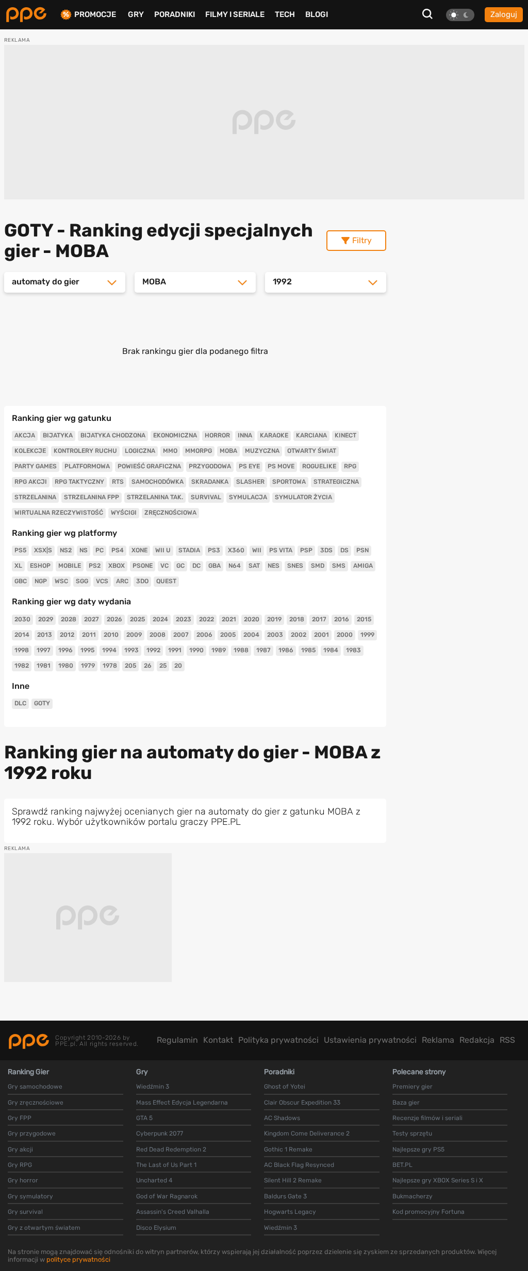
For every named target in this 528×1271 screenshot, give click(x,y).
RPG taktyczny (79, 481)
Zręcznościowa (170, 512)
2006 (204, 634)
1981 (44, 665)
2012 (67, 634)
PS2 (95, 565)
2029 (45, 619)
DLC (20, 703)
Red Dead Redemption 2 (171, 1149)
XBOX (116, 565)
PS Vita (280, 550)
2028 (68, 619)
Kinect (345, 435)
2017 (319, 619)
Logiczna (140, 450)
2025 (137, 619)
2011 (89, 634)
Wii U (163, 550)
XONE (139, 550)
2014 (21, 634)
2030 (22, 619)
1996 (65, 650)
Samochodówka (157, 481)
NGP (41, 581)
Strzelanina (35, 497)
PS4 (117, 550)
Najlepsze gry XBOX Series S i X (437, 1180)
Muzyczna (262, 450)
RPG (350, 466)
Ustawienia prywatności (370, 1040)
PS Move (281, 466)
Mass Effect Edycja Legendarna (182, 1102)
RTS (118, 481)
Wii (256, 550)
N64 (234, 565)
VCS (102, 581)
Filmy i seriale (235, 14)
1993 (131, 650)
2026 (114, 619)
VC (164, 565)
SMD (317, 565)
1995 (87, 650)
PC (99, 550)
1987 (263, 650)
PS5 (20, 550)
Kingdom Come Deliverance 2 (307, 1133)
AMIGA (363, 565)
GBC (20, 581)
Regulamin (177, 1040)
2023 (183, 619)
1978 (110, 665)
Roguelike (319, 466)
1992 (153, 650)
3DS (326, 550)
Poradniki (174, 14)
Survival (206, 497)
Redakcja (476, 1040)
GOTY (42, 703)
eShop (40, 565)
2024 (160, 619)
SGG (82, 581)
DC (196, 565)
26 (148, 665)
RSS (507, 1040)
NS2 (66, 550)
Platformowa (87, 466)
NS (83, 550)
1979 (88, 665)
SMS (338, 565)
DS (344, 550)
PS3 (214, 550)
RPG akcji (30, 481)
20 (178, 665)
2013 (44, 634)
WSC (61, 581)
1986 (285, 650)
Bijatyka (58, 435)
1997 (44, 650)
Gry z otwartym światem (44, 1227)
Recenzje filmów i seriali (427, 1118)
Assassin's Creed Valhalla (172, 1211)
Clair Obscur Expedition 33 (302, 1102)
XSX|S (43, 550)
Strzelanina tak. (155, 497)
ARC (122, 581)
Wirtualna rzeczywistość (58, 512)
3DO (142, 581)
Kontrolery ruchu (85, 450)
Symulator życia (303, 497)
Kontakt (218, 1040)
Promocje (95, 14)
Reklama (438, 1040)
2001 (321, 634)
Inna (245, 435)
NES (273, 565)
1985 (308, 650)
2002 (298, 634)
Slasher (250, 481)
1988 (241, 650)
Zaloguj (503, 14)
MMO (170, 450)
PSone (143, 565)
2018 (296, 619)
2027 (91, 619)
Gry (136, 14)
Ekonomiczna (175, 435)
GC (180, 565)
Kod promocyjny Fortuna (428, 1211)
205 (130, 665)
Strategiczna (336, 481)
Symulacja (248, 497)
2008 (158, 634)
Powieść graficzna (149, 466)
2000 (345, 634)
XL (18, 565)
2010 (111, 634)
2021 (229, 619)
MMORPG (198, 450)
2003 (275, 634)
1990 (196, 650)
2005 (228, 634)
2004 (251, 634)
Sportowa (289, 481)
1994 (109, 650)
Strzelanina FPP (91, 497)
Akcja (24, 435)
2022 (206, 619)
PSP (306, 550)
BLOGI (316, 14)
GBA (214, 565)
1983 (353, 650)
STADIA (189, 550)
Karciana (311, 435)
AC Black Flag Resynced (299, 1164)
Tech (285, 14)
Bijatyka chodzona (112, 435)
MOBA (228, 450)
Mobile (69, 565)
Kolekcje (30, 450)
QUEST (166, 581)
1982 (21, 665)
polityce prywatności (78, 1259)
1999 (367, 634)
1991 (175, 650)
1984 (330, 650)
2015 (364, 619)
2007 (181, 634)
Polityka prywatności (278, 1040)
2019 (274, 619)
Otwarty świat (311, 450)
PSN (362, 550)
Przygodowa (210, 466)
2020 (251, 619)
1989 (218, 650)
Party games (35, 466)
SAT (254, 565)
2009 (134, 634)
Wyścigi (124, 512)
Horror (217, 435)
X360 (236, 550)
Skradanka (209, 481)
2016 (341, 619)
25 (163, 665)
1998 (21, 650)
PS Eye (249, 466)
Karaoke (274, 435)
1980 (65, 665)
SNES (295, 565)
